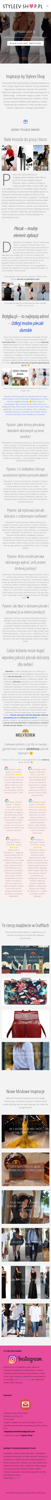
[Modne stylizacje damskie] (25, 123)
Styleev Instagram (24, 1379)
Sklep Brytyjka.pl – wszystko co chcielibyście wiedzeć (25, 958)
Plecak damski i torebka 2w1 (25, 1023)
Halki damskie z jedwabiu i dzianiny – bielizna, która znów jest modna (25, 1206)
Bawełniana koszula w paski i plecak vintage (25, 1055)
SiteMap (17, 1478)
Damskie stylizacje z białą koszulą (25, 1319)
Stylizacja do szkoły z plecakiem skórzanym (25, 1244)
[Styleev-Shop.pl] (23, 6)
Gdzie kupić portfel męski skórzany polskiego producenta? (25, 1168)
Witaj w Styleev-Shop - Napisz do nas (25, 43)
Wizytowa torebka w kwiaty (25, 991)
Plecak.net (38, 840)
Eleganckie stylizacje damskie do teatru (26, 1281)
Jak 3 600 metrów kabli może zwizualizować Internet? (25, 1130)
